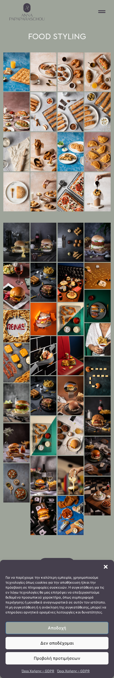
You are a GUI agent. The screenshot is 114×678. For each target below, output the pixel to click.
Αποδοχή (57, 628)
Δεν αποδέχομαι (57, 643)
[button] (105, 567)
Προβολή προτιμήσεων (57, 658)
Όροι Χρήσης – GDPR (38, 671)
